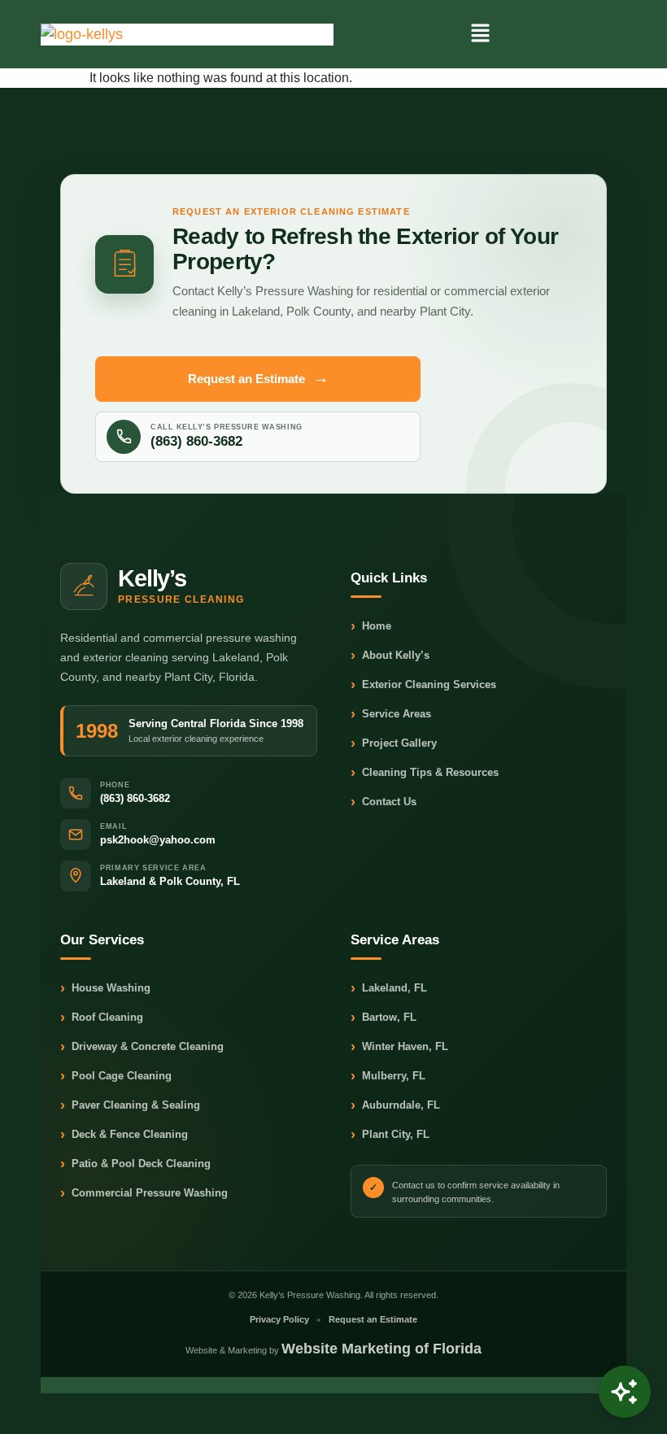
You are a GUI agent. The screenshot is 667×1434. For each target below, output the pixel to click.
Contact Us (383, 802)
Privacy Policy (279, 1319)
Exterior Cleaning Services (423, 685)
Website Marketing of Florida (381, 1348)
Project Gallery (394, 744)
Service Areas (391, 714)
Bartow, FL (383, 1018)
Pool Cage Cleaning (116, 1076)
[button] (480, 34)
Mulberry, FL (388, 1076)
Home (371, 626)
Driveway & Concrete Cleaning (142, 1047)
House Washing (105, 988)
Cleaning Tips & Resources (425, 773)
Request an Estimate (258, 377)
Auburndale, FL (395, 1106)
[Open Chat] (625, 1392)
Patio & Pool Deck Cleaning (135, 1164)
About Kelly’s (390, 656)
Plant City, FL (390, 1135)
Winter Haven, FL (399, 1047)
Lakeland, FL (389, 988)
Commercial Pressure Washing (144, 1193)
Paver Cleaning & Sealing (130, 1106)
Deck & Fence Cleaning (124, 1135)
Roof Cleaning (101, 1018)
